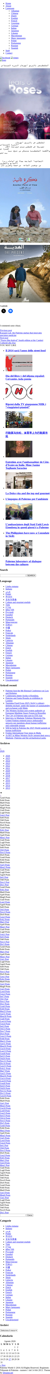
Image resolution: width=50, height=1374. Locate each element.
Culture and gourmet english (18, 602)
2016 (8, 781)
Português (10, 620)
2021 (8, 768)
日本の (9, 625)
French (14, 21)
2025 (8, 758)
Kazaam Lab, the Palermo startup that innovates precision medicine (21, 332)
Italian (14, 28)
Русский (9, 612)
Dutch (14, 16)
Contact (9, 53)
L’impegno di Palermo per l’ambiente (27, 499)
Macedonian (16, 35)
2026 (2, 751)
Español (9, 615)
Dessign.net (8, 1373)
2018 (8, 776)
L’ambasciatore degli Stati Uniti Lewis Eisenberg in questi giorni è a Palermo (27, 526)
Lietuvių (9, 640)
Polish (14, 40)
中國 (8, 628)
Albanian (15, 11)
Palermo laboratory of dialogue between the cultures (23, 563)
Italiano (9, 589)
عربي (8, 591)
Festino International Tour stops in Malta (23, 733)
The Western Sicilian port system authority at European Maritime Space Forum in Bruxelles (26, 711)
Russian (14, 45)
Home (8, 3)
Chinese (14, 13)
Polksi (8, 630)
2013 (8, 788)
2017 (8, 778)
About (8, 6)
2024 (8, 761)
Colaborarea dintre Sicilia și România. (22, 696)
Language (10, 8)
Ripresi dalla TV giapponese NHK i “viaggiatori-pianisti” (26, 406)
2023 (8, 763)
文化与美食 (11, 599)
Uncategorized (12, 680)
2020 (8, 771)
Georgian (15, 23)
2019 (8, 773)
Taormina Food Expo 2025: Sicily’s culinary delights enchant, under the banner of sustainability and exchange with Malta (28, 705)
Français (9, 633)
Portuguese (16, 43)
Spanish (14, 48)
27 (10, 1359)
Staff (8, 50)
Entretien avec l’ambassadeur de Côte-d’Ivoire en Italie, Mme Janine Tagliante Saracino (27, 465)
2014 (8, 785)
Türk (8, 605)
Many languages (18, 38)
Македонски (11, 622)
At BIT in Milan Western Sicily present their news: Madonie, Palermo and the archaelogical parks (28, 736)
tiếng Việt (10, 610)
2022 (8, 766)
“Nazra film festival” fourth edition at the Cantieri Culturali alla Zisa (21, 340)
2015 (8, 783)
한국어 (9, 596)
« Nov (3, 1365)
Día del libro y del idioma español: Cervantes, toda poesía (25, 377)
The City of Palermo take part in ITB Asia (24, 715)
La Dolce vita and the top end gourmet (28, 493)
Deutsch (9, 617)
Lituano (14, 33)
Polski (8, 594)
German (14, 26)
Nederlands (11, 635)
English (14, 18)
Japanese (15, 31)
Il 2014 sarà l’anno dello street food (26, 350)
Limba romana (12, 586)
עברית (8, 607)
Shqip (8, 638)
